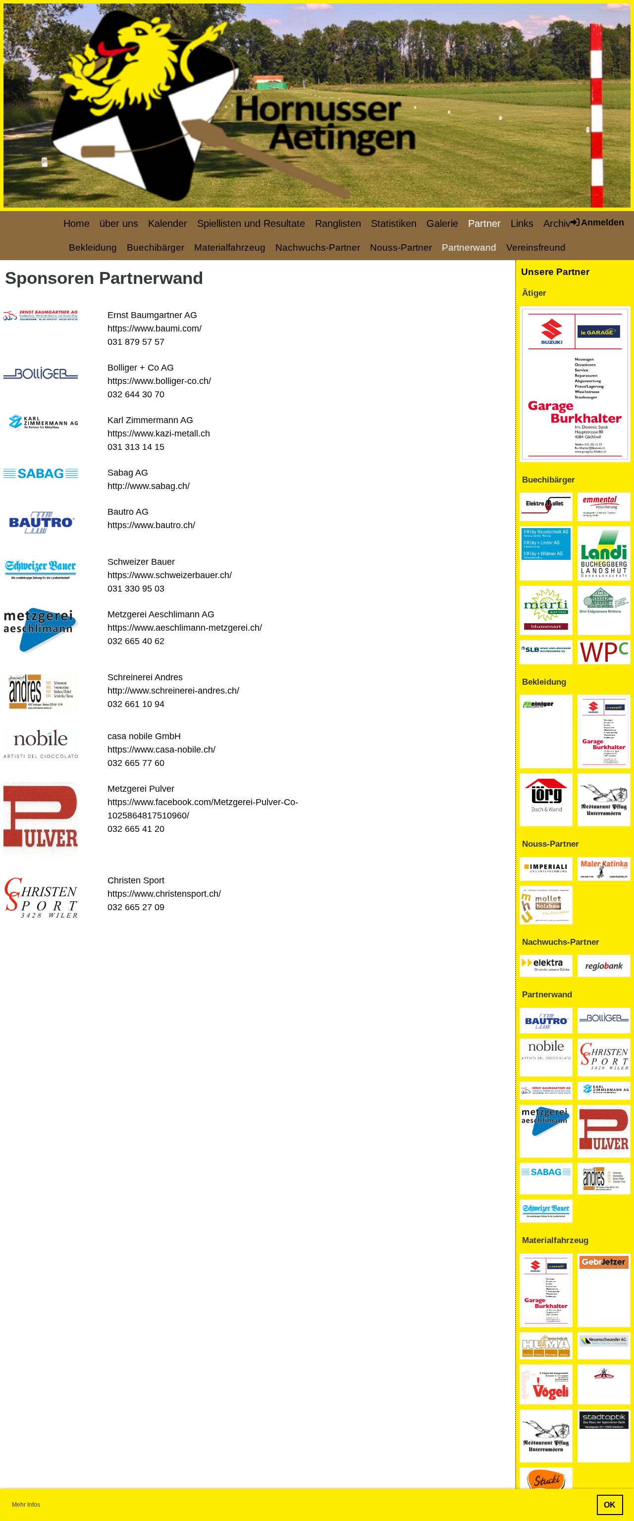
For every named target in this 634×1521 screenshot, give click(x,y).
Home (76, 223)
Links (522, 223)
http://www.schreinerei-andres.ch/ (173, 691)
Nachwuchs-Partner (317, 247)
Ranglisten (338, 223)
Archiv (557, 223)
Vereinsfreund (536, 247)
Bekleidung (93, 247)
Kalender (167, 223)
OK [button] (610, 1504)
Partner (484, 223)
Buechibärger (155, 247)
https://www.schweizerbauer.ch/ (169, 575)
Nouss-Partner (401, 247)
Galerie (442, 223)
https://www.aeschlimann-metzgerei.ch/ (184, 628)
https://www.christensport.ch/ (164, 894)
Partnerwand (469, 247)
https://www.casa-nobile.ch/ (161, 750)
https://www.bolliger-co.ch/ (159, 381)
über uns (119, 223)
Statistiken (394, 223)
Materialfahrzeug (229, 247)
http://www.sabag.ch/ (148, 486)
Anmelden (602, 222)
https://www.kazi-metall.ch (158, 433)
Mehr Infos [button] (26, 1504)
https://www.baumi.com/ (154, 328)
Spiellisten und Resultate (251, 223)
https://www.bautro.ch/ (151, 525)
